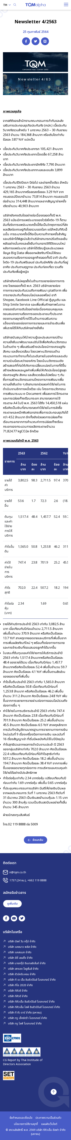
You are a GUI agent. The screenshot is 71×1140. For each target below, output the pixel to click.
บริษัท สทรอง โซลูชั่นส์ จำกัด (23, 969)
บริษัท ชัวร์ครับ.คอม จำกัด (22, 974)
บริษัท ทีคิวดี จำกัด (18, 996)
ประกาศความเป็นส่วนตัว (48, 1118)
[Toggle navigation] (66, 4)
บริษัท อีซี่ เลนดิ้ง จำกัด (20, 958)
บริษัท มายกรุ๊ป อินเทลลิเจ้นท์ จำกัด (27, 963)
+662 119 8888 (37, 880)
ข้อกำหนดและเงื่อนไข (21, 1118)
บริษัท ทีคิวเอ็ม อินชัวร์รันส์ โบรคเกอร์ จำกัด (31, 1002)
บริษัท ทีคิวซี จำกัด (17, 991)
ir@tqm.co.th (17, 872)
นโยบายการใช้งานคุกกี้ (26, 1124)
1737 (12, 880)
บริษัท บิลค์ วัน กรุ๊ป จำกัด (21, 941)
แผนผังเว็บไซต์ (49, 1124)
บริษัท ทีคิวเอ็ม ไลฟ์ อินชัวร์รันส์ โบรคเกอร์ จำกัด (34, 1007)
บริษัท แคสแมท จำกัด (19, 952)
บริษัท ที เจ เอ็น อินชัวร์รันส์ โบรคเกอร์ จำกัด (32, 980)
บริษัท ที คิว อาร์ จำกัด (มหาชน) (25, 1013)
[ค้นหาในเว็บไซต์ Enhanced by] (14, 4)
